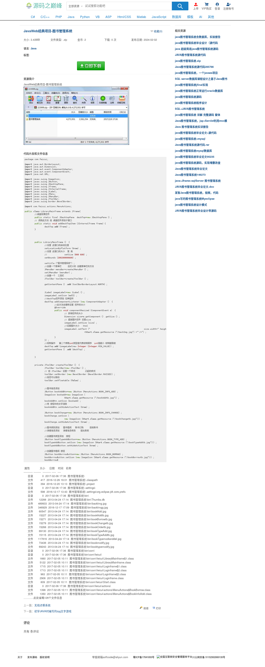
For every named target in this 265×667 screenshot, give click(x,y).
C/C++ (45, 16)
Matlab (141, 16)
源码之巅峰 (47, 6)
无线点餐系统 (42, 605)
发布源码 (32, 657)
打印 (158, 608)
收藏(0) (158, 31)
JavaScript (159, 16)
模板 (190, 16)
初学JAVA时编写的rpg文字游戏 (52, 611)
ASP (108, 16)
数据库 (176, 16)
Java (71, 16)
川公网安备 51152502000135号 (208, 657)
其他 (211, 16)
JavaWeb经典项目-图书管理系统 (48, 31)
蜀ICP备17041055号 (143, 657)
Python (85, 16)
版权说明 (45, 657)
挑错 (145, 608)
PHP (58, 16)
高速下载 (91, 65)
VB (97, 16)
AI (200, 16)
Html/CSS (124, 16)
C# (33, 16)
